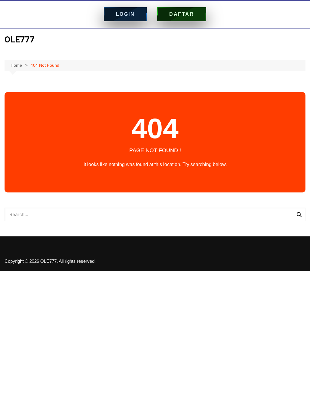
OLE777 (20, 40)
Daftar (181, 14)
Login (125, 14)
